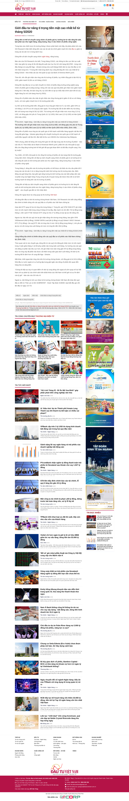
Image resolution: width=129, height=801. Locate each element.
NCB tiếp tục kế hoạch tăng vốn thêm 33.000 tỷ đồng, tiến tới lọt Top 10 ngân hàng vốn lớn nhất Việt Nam (61, 700)
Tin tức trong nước (46, 504)
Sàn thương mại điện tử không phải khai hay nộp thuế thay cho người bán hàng (25, 356)
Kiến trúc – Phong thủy (79, 743)
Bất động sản (46, 14)
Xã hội (55, 757)
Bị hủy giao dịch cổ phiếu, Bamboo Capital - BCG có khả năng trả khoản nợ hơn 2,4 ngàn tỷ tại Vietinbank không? (60, 664)
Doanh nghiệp (58, 14)
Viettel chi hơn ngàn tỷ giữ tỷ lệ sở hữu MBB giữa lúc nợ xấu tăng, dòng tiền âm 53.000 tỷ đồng (59, 537)
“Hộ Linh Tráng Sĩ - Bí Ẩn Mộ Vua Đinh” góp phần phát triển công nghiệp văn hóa (104, 517)
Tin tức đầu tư (65, 1)
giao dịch (26, 295)
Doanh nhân (69, 14)
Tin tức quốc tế (19, 741)
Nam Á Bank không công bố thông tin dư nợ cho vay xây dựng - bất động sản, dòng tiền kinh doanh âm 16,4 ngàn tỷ (61, 609)
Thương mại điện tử (30, 21)
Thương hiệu (44, 669)
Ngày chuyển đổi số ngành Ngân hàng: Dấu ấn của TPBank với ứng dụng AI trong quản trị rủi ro (60, 682)
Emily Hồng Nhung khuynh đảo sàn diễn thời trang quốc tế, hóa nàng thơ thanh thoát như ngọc (59, 591)
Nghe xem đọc (45, 395)
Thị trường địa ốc (46, 416)
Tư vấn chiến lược (46, 450)
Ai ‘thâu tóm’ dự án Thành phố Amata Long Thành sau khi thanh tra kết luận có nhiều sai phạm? (59, 411)
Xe (35, 753)
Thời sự (21, 14)
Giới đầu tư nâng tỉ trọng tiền (25, 299)
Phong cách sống (19, 755)
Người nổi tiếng (19, 753)
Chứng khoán (61, 21)
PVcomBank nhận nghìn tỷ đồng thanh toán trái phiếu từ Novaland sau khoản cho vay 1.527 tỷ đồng (60, 465)
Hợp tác (55, 739)
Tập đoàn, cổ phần (97, 743)
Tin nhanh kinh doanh (74, 1)
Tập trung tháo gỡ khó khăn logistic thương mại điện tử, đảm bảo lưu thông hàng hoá (24, 377)
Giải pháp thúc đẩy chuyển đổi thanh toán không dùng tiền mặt (48, 335)
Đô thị (74, 739)
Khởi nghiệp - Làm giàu (59, 743)
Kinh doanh (36, 14)
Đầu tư (27, 14)
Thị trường (56, 745)
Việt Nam (53, 195)
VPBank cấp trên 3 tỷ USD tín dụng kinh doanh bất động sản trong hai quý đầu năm (105, 532)
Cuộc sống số (80, 14)
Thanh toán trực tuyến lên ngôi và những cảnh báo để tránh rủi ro (25, 336)
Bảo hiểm (71, 21)
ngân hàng (45, 56)
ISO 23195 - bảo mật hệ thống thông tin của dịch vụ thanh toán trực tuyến (48, 377)
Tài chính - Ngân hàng (46, 21)
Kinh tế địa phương (97, 739)
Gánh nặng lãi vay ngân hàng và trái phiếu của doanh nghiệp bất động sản (105, 539)
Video (102, 14)
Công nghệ (37, 755)
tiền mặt (35, 295)
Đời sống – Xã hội (92, 14)
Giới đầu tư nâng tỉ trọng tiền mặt (51, 295)
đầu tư (73, 49)
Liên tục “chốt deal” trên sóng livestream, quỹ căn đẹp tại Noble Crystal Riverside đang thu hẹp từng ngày (60, 718)
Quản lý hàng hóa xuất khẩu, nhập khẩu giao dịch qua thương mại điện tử (47, 356)
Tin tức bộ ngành (19, 743)
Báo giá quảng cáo (70, 789)
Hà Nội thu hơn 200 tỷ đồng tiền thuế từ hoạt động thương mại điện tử (71, 356)
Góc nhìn (43, 543)
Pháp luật (94, 745)
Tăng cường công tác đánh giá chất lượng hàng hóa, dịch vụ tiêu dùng (71, 377)
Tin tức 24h (57, 1)
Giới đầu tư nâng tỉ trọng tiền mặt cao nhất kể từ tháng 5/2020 (49, 306)
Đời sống (55, 755)
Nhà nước (94, 741)
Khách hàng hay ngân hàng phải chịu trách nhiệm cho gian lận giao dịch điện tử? (71, 336)
